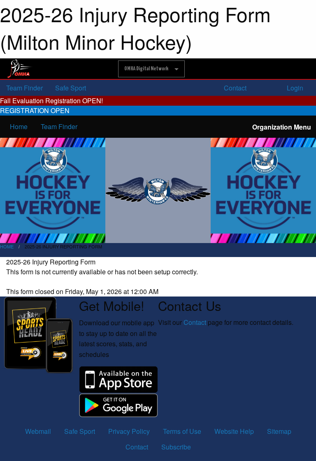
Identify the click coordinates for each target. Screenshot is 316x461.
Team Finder (24, 88)
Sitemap (279, 431)
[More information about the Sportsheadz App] (39, 334)
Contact (234, 88)
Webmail (38, 431)
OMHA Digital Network (146, 69)
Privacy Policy (129, 431)
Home (19, 126)
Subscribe (176, 447)
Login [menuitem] (294, 88)
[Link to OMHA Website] (20, 69)
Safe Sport (70, 88)
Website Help (234, 431)
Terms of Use (182, 431)
